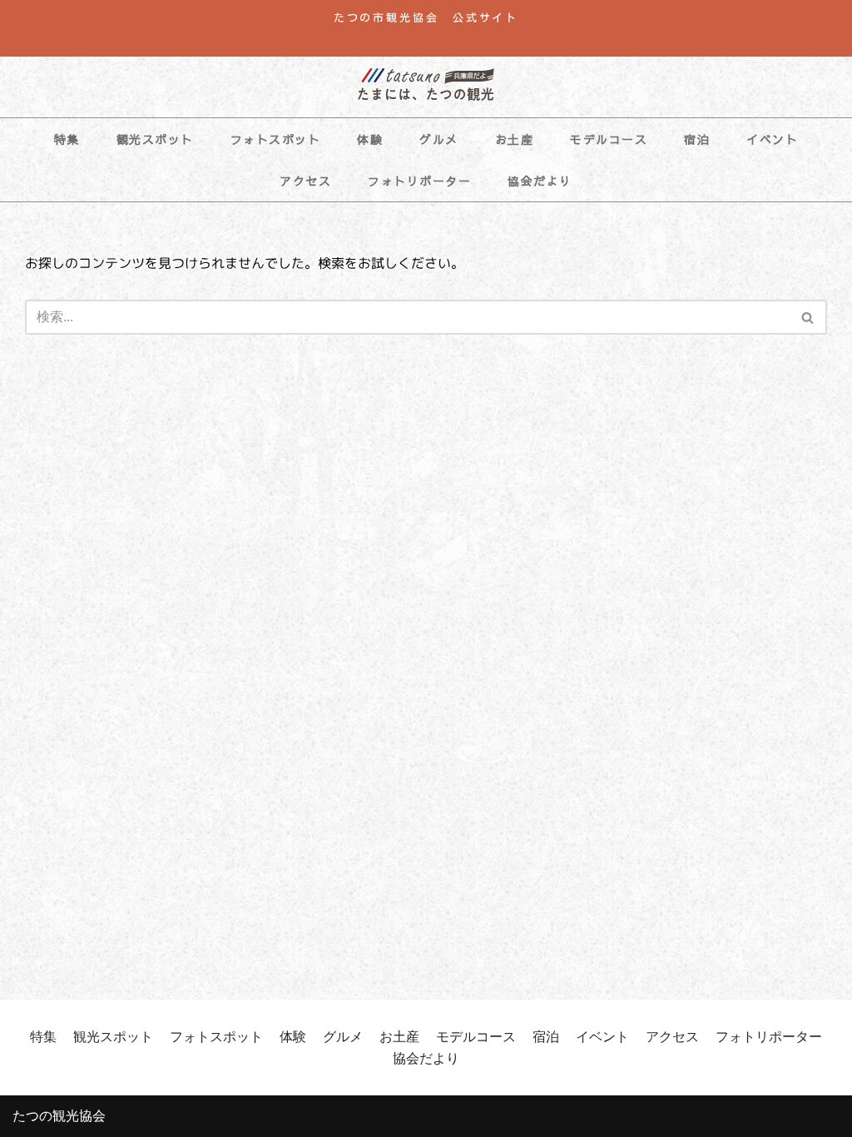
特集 (67, 139)
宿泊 (697, 139)
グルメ (438, 139)
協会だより (540, 180)
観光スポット (155, 139)
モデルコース (608, 139)
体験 (370, 139)
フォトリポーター (419, 180)
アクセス (305, 180)
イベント (772, 139)
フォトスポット (275, 139)
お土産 (514, 139)
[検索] (808, 317)
